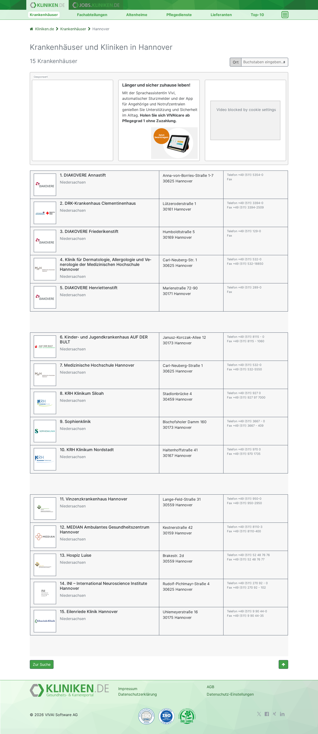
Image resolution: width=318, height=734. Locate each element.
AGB (210, 686)
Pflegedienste (179, 14)
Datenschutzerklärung (137, 694)
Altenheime (136, 14)
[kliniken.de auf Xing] (274, 714)
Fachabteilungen (92, 14)
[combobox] (266, 62)
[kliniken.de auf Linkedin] (282, 714)
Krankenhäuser (44, 14)
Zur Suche (42, 664)
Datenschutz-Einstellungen (230, 694)
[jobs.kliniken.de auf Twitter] (259, 714)
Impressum (127, 688)
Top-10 (257, 14)
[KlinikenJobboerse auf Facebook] (267, 714)
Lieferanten (221, 14)
